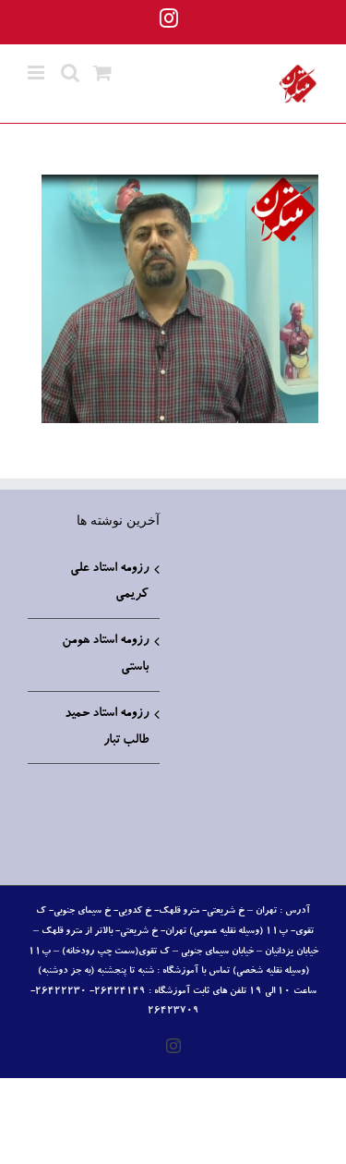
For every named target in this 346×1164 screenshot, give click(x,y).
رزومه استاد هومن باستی (105, 654)
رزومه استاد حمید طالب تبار (107, 727)
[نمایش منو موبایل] (37, 72)
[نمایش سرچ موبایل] (70, 72)
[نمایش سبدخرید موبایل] (102, 72)
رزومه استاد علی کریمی (109, 582)
